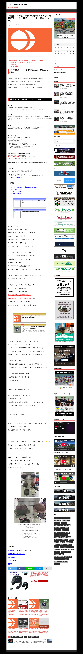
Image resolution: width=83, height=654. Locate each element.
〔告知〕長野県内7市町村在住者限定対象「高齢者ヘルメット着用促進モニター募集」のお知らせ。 (34, 612)
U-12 (62, 518)
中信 (16, 636)
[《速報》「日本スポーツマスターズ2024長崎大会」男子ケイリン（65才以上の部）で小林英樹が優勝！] (56, 87)
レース (56, 535)
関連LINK (13, 64)
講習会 (66, 559)
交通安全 (20, 636)
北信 (25, 636)
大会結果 (62, 544)
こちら (18, 177)
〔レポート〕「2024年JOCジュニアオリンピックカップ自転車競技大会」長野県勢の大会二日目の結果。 (67, 111)
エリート (57, 522)
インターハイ (65, 520)
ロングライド (64, 535)
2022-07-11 (12, 24)
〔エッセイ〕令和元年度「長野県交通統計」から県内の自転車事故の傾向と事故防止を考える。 (44, 630)
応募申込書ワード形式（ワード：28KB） (19, 193)
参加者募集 (69, 542)
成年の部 (64, 549)
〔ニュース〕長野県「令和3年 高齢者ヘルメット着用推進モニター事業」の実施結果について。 (12, 612)
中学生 (56, 539)
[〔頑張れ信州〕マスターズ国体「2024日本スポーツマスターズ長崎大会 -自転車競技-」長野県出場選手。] (56, 103)
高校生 (56, 564)
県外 (69, 551)
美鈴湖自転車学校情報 (59, 556)
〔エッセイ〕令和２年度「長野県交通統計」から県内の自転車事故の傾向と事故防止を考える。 (23, 630)
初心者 (71, 539)
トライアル (57, 530)
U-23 (68, 518)
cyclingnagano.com (19, 24)
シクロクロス (57, 527)
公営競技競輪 (64, 539)
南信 (29, 636)
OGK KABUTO (12, 560)
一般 (12, 636)
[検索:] (64, 141)
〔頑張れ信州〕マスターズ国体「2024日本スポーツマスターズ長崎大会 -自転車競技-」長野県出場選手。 (67, 102)
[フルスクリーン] (73, 449)
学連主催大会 (63, 547)
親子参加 (68, 556)
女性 (33, 636)
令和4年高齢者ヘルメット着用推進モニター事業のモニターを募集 (26, 60)
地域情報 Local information (44, 24)
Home (9, 10)
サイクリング (66, 525)
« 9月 (55, 63)
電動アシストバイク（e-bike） (61, 561)
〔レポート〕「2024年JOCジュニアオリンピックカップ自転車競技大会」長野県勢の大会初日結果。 (67, 119)
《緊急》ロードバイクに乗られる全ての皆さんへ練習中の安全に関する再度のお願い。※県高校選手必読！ (44, 613)
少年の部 (57, 549)
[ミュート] (71, 449)
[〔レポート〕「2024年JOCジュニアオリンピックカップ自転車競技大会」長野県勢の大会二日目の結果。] (56, 112)
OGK (27, 527)
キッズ (63, 522)
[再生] (55, 449)
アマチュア (57, 520)
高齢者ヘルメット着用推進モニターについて (22, 62)
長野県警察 (11, 557)
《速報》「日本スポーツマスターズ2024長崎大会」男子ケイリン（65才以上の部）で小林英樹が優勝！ (67, 85)
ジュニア (65, 527)
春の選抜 (57, 551)
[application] (64, 428)
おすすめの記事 (15, 66)
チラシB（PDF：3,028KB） (16, 191)
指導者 (71, 549)
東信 (37, 636)
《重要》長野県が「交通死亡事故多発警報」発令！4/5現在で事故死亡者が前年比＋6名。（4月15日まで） (13, 631)
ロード (56, 537)
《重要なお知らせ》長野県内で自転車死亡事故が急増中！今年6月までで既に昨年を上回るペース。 (34, 630)
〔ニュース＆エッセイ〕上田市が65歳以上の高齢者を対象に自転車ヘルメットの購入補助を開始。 (23, 612)
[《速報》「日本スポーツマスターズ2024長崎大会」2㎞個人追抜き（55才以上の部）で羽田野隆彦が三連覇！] (56, 94)
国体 (56, 544)
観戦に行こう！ (58, 559)
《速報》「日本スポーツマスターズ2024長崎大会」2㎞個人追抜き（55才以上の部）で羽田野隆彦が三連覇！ (67, 94)
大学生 (69, 544)
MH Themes (26, 651)
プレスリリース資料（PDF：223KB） (18, 186)
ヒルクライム (57, 532)
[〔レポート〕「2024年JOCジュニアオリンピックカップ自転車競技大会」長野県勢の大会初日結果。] (56, 120)
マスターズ (66, 532)
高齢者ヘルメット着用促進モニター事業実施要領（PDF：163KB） (24, 187)
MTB (56, 518)
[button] (56, 77)
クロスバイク (57, 525)
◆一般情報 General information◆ (32, 24)
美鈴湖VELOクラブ (58, 554)
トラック (65, 530)
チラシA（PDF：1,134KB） (16, 189)
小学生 (71, 547)
